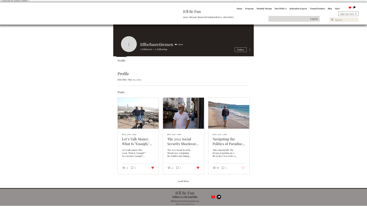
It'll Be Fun (192, 11)
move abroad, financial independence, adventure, (208, 17)
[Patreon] (354, 7)
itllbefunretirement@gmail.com (185, 201)
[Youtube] (350, 7)
